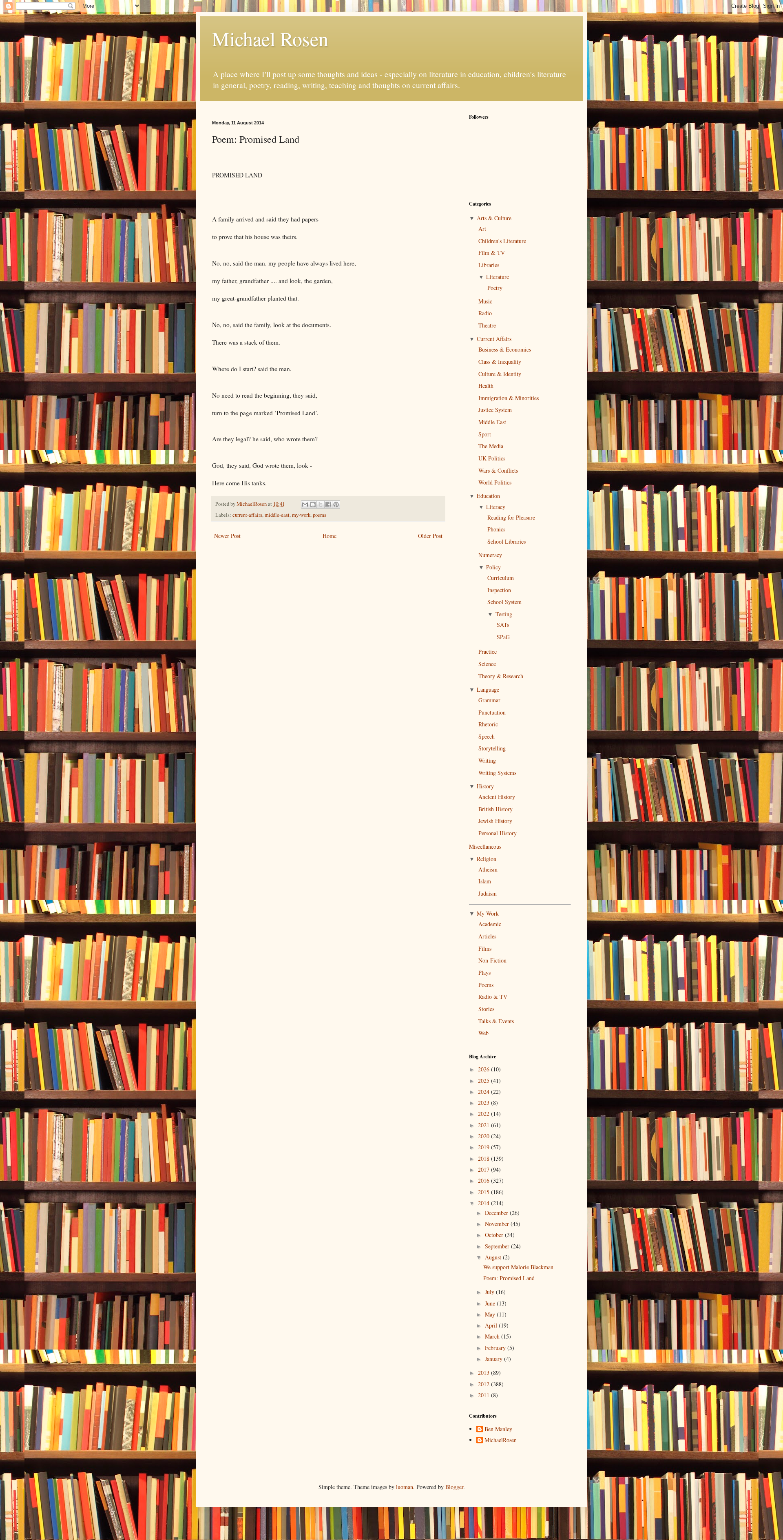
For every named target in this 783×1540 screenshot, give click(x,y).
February (496, 1348)
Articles (487, 936)
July (490, 1292)
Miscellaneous (485, 846)
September (498, 1246)
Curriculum (500, 578)
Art (482, 228)
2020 (484, 1136)
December (497, 1213)
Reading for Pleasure (511, 517)
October (495, 1235)
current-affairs (247, 514)
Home (329, 536)
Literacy (495, 507)
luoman (404, 1487)
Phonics (496, 529)
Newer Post (227, 536)
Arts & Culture (494, 218)
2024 (484, 1091)
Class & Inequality (499, 361)
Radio (485, 313)
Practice (487, 651)
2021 (484, 1125)
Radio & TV (492, 996)
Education (488, 496)
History (485, 786)
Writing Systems (497, 773)
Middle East (492, 422)
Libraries (488, 265)
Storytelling (492, 748)
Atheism (488, 869)
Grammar (489, 700)
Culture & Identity (499, 374)
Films (484, 948)
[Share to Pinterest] (336, 504)
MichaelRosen (500, 1440)
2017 (484, 1169)
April (492, 1325)
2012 (484, 1384)
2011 (484, 1395)
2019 (484, 1147)
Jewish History (495, 821)
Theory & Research (500, 676)
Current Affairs (494, 339)
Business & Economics (504, 349)
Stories (486, 1009)
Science (487, 664)
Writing (487, 760)
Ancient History (496, 797)
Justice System (495, 410)
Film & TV (491, 253)
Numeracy (490, 555)
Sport (484, 434)
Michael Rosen (270, 38)
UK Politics (491, 458)
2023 (484, 1102)
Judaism (487, 893)
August (494, 1257)
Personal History (497, 833)
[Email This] (305, 504)
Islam (484, 881)
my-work (301, 514)
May (491, 1314)
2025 (484, 1080)
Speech (486, 736)
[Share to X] (320, 504)
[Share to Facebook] (328, 504)
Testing (503, 614)
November (498, 1224)
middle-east (277, 514)
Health (485, 385)
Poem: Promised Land (509, 1278)
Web (483, 1033)
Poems (485, 985)
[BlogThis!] (313, 504)
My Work (488, 913)
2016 (484, 1180)
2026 (484, 1069)
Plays (484, 972)
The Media (490, 446)
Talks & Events (496, 1021)
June (491, 1303)
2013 (484, 1372)
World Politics (494, 482)
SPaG (503, 637)
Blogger (454, 1487)
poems (319, 514)
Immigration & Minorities (508, 398)
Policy (493, 567)
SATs (503, 624)
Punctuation (492, 712)
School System (504, 602)
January (494, 1359)
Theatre (487, 325)
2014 (484, 1203)
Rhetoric (488, 724)
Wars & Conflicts (498, 470)
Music (485, 301)
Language (488, 689)
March (493, 1336)
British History (495, 809)
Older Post (430, 536)
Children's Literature (502, 241)
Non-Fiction (492, 960)
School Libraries (506, 541)
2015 (484, 1192)
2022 (484, 1113)
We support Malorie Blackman (518, 1267)
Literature (497, 277)
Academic (489, 924)
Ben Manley (498, 1429)
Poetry (494, 288)
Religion (486, 859)
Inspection (499, 590)
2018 (484, 1158)
